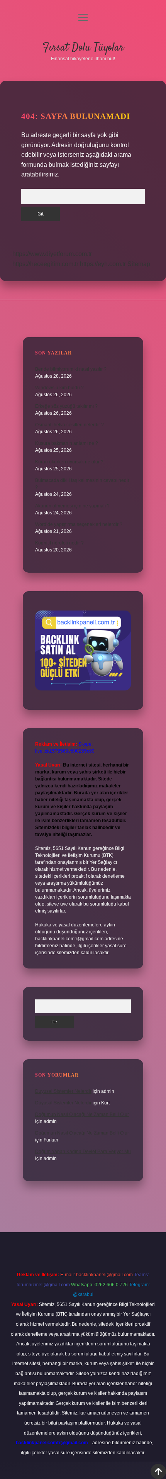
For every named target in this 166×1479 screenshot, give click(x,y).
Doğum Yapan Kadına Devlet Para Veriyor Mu (83, 1151)
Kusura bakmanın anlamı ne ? (66, 443)
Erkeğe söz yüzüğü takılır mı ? (66, 406)
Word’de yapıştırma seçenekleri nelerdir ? (78, 524)
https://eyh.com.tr (103, 264)
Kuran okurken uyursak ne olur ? (69, 462)
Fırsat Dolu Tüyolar (83, 48)
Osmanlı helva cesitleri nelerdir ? (69, 424)
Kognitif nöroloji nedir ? (59, 543)
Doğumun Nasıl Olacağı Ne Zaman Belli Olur (82, 1114)
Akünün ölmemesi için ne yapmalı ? (72, 506)
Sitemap (138, 264)
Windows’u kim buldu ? (59, 387)
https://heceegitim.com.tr (45, 264)
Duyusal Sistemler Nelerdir (63, 1091)
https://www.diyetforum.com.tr (52, 254)
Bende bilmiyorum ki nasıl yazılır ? (71, 369)
